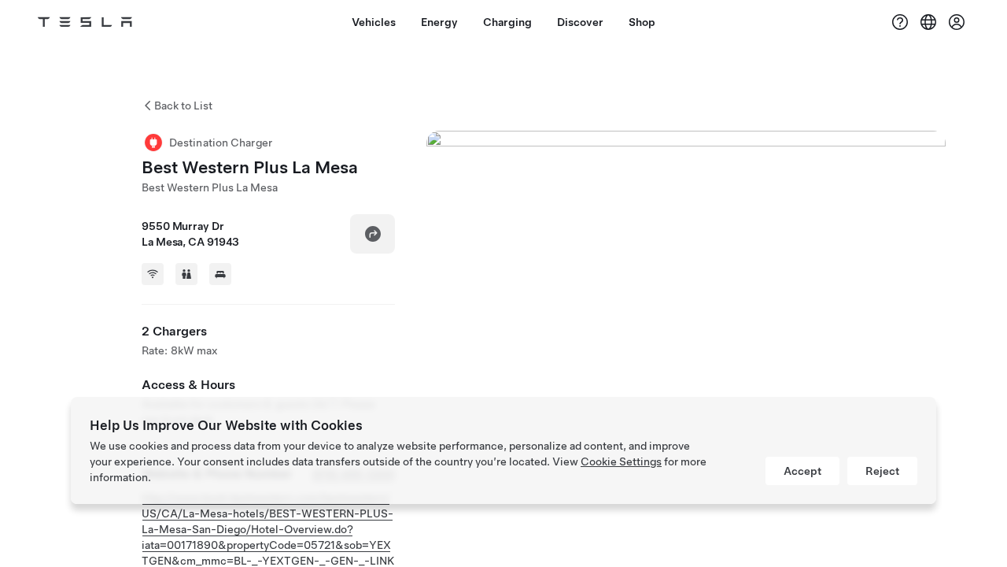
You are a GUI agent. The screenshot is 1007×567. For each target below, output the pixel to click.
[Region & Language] (928, 22)
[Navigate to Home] (85, 22)
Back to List (183, 105)
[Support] (900, 22)
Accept (802, 471)
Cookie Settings (621, 461)
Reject (882, 471)
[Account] (956, 22)
